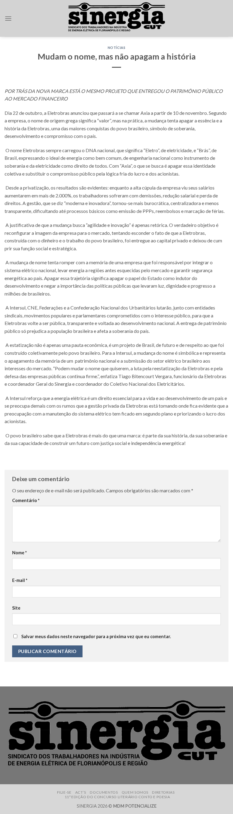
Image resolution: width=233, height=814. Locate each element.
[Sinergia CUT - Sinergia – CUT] (116, 18)
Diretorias (163, 792)
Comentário (25, 500)
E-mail (19, 580)
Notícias (116, 48)
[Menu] (8, 18)
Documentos (104, 792)
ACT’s (80, 792)
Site (16, 607)
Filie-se (64, 792)
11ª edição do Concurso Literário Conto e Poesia (117, 797)
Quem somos (135, 792)
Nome (19, 552)
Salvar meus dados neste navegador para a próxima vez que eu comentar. (96, 636)
